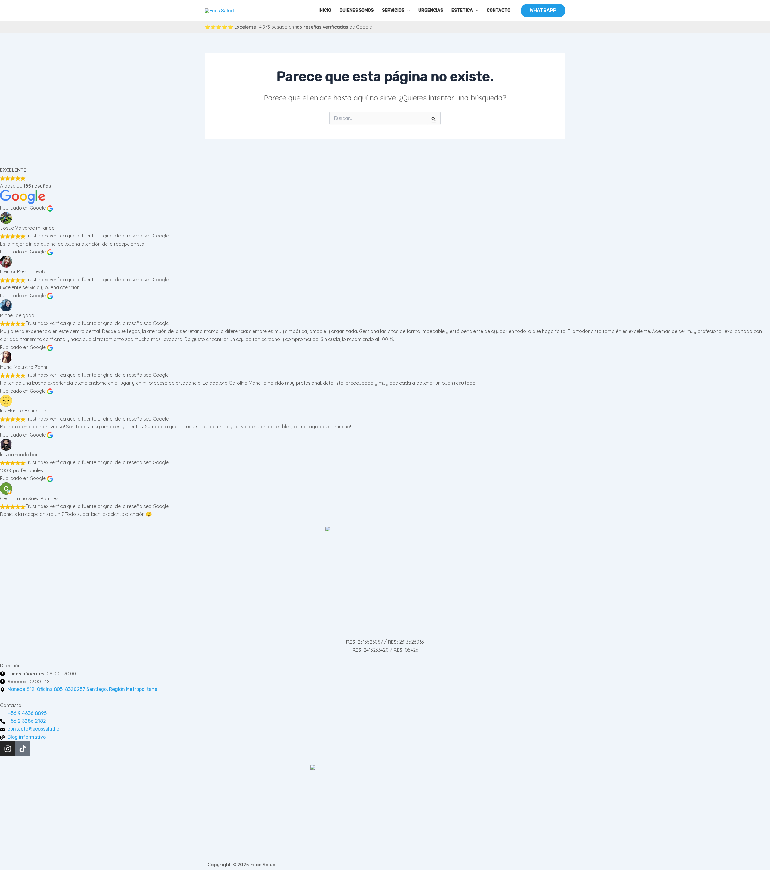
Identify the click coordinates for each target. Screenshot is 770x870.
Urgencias (430, 10)
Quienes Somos (357, 10)
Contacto (498, 10)
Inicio (325, 10)
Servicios (393, 10)
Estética (462, 10)
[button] (407, 10)
